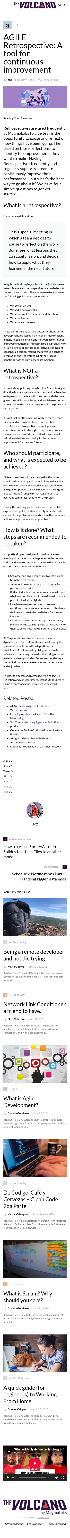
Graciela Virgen (17, 1409)
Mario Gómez (16, 966)
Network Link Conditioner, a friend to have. (35, 1007)
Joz (10, 79)
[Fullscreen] (62, 1477)
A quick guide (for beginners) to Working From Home (30, 1394)
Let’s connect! (35, 1523)
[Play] (8, 1477)
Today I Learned (56, 1523)
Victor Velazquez (18, 1214)
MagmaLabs (43, 1517)
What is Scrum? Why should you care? (27, 1296)
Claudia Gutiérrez (18, 1113)
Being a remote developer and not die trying (33, 955)
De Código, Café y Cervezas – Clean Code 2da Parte (30, 1199)
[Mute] (56, 1477)
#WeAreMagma (13, 1523)
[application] (35, 1463)
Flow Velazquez (17, 1019)
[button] (65, 5)
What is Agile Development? (20, 1101)
